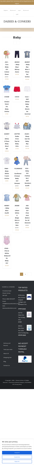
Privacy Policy (18, 384)
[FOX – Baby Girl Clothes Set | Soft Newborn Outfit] (27, 157)
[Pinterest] (7, 314)
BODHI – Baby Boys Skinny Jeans (17, 67)
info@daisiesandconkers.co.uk (11, 303)
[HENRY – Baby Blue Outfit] (7, 194)
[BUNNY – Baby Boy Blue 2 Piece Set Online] (27, 50)
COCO (17, 97)
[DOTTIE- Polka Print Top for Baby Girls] (17, 122)
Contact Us (6, 365)
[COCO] (17, 85)
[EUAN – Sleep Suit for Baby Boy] (27, 122)
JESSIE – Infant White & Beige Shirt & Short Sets (17, 215)
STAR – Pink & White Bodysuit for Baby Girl (7, 256)
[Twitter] (5, 314)
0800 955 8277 (11, 299)
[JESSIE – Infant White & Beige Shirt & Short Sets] (17, 194)
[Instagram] (9, 314)
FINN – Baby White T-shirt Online (6, 173)
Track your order (7, 349)
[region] (17, 452)
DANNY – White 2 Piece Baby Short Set (6, 141)
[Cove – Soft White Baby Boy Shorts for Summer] (27, 85)
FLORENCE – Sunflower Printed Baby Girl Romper (18, 176)
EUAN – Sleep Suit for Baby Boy (27, 139)
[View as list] (18, 42)
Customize (17, 457)
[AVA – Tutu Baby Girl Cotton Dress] (7, 50)
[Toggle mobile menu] (31, 25)
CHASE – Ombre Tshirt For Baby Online (6, 104)
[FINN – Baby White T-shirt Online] (7, 157)
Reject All (17, 461)
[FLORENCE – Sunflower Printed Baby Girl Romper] (17, 157)
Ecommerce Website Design (16, 382)
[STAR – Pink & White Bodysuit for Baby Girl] (7, 235)
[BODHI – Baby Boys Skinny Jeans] (17, 50)
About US (6, 353)
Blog (4, 361)
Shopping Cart (7, 357)
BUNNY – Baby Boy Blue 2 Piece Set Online (27, 69)
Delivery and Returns (6, 344)
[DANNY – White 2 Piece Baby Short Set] (7, 122)
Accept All (17, 452)
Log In (19, 10)
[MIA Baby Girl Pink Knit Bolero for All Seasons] (27, 194)
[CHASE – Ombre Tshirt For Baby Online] (7, 85)
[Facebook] (2, 314)
